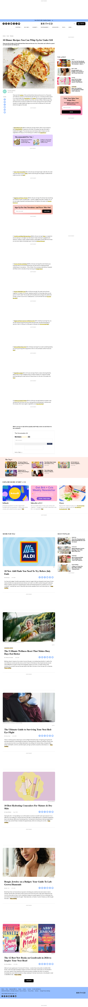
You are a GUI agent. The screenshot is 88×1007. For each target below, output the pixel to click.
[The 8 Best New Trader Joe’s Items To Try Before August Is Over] (37, 465)
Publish (49, 443)
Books (73, 59)
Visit (23, 509)
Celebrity (34, 27)
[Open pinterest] (6, 24)
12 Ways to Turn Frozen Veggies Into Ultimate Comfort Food (45, 141)
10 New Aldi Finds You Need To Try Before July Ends (27, 572)
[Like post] (5, 112)
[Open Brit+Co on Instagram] (7, 996)
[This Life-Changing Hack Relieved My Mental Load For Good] (64, 541)
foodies (21, 95)
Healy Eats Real (39, 404)
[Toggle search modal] (74, 24)
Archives (36, 990)
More (70, 27)
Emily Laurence (12, 90)
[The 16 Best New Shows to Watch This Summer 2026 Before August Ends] (37, 473)
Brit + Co (7, 888)
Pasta (44, 236)
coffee (26, 173)
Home (4, 35)
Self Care (26, 27)
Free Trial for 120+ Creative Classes (43, 20)
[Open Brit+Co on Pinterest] (4, 996)
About (3, 989)
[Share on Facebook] (5, 99)
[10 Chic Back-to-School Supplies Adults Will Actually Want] (64, 465)
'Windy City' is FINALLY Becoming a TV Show (23, 471)
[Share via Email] (5, 107)
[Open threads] (14, 24)
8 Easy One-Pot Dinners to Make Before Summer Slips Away (26, 141)
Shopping (18, 27)
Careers (24, 989)
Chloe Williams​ (9, 964)
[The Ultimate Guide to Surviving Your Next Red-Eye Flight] (29, 707)
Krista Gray (8, 736)
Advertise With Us (13, 989)
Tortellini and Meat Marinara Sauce (22, 236)
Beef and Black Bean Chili (20, 347)
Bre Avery (8, 577)
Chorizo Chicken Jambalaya (20, 264)
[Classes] (72, 493)
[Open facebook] (4, 24)
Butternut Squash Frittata (20, 400)
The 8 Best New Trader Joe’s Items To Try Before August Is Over (50, 463)
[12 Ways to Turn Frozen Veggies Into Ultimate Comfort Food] (36, 142)
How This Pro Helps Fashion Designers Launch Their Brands (77, 81)
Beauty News (74, 68)
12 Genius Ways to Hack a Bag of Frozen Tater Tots (23, 463)
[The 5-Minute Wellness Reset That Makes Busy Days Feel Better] (29, 627)
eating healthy (18, 129)
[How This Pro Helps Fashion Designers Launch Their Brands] (64, 81)
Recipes (11, 35)
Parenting (74, 537)
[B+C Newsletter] (44, 493)
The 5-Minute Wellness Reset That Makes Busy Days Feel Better (27, 652)
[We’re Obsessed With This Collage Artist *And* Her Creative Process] (64, 559)
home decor (27, 98)
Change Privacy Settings (45, 990)
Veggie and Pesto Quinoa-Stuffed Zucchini (24, 321)
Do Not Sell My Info (36, 989)
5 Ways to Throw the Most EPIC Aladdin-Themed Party (77, 568)
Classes (61, 503)
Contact (29, 989)
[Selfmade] (16, 493)
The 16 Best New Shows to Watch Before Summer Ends (49, 471)
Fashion (73, 77)
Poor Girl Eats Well (44, 324)
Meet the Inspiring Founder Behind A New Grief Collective (77, 90)
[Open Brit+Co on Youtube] (9, 996)
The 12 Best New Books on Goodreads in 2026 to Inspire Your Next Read (27, 959)
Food (63, 27)
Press (7, 989)
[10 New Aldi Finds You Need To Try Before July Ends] (29, 552)
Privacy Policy (31, 990)
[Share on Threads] (5, 110)
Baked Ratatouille (18, 127)
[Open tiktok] (16, 24)
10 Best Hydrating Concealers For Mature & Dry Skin (28, 807)
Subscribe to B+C (36, 503)
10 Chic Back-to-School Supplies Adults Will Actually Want (76, 463)
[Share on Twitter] (5, 105)
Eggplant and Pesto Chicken (21, 198)
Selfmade (6, 503)
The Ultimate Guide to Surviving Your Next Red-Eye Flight (28, 731)
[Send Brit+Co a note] (19, 24)
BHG (24, 175)
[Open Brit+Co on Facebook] (2, 996)
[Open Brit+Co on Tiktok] (13, 996)
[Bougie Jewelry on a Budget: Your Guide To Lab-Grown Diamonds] (64, 72)
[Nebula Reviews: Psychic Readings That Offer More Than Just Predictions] (64, 550)
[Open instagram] (9, 24)
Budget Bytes (39, 268)
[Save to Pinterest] (5, 102)
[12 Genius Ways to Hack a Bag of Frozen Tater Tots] (11, 465)
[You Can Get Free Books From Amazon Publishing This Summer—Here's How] (64, 63)
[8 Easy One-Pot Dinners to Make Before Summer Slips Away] (17, 142)
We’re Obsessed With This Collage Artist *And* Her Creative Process (77, 559)
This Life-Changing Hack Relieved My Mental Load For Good (78, 541)
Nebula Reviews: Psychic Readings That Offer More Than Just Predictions (78, 550)
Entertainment (44, 27)
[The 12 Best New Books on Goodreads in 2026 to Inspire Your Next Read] (29, 939)
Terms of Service (22, 990)
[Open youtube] (11, 24)
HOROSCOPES (55, 27)
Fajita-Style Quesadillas (19, 172)
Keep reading (7, 668)
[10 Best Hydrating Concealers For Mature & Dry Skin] (29, 786)
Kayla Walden (8, 812)
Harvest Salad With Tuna (20, 291)
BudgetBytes (43, 132)
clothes (34, 98)
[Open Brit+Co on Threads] (11, 996)
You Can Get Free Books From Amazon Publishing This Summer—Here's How (78, 63)
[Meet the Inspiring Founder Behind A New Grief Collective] (64, 90)
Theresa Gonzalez (9, 657)
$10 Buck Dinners (40, 241)
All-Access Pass (80, 505)
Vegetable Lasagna (18, 373)
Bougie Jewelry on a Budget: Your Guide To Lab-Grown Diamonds (78, 72)
